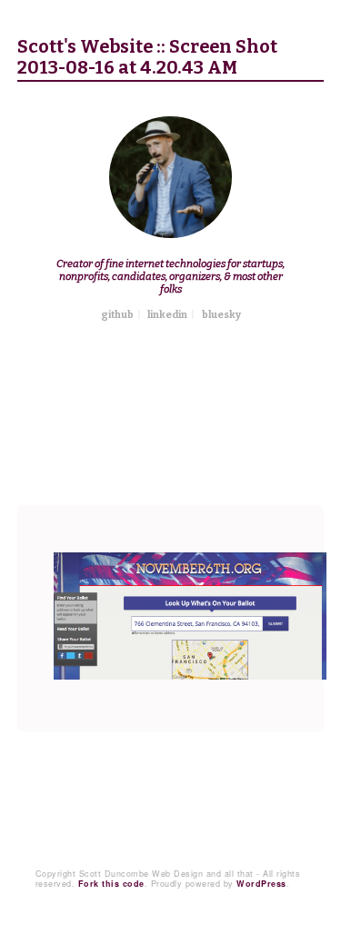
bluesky (221, 315)
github (117, 315)
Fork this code (111, 883)
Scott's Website (85, 46)
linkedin (167, 315)
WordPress (261, 883)
